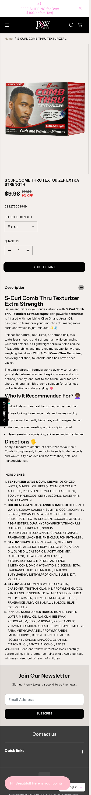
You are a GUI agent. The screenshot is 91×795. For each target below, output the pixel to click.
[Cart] (80, 25)
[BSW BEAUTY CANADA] (43, 25)
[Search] (71, 25)
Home (9, 38)
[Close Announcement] (80, 8)
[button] (7, 25)
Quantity (12, 241)
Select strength (18, 217)
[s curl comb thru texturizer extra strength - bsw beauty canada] (45, 109)
